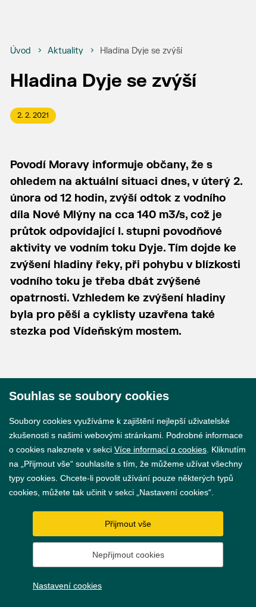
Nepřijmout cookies (128, 554)
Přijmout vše (128, 524)
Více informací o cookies (160, 449)
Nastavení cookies (67, 585)
